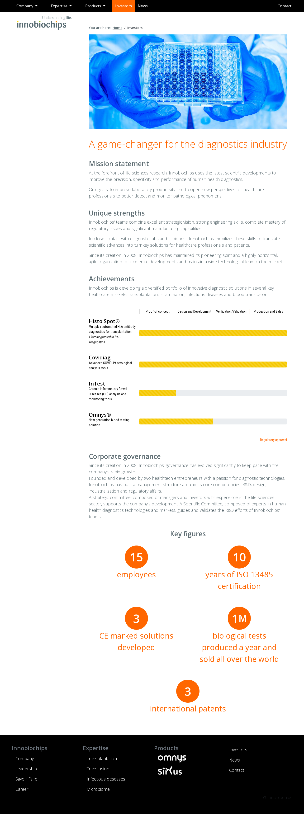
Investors (123, 6)
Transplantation (102, 758)
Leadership (26, 769)
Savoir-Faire (26, 779)
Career (21, 789)
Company (24, 758)
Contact (284, 6)
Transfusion (98, 769)
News (143, 6)
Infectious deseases (106, 779)
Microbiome (98, 789)
